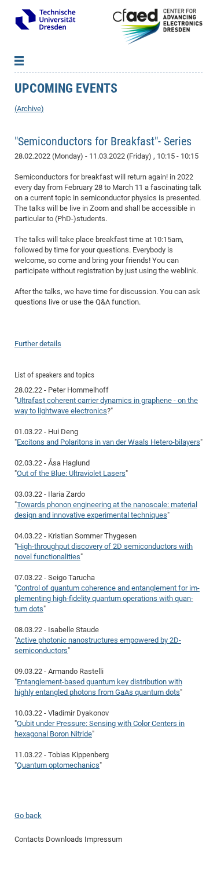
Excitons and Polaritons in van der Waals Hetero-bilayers (108, 442)
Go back (28, 815)
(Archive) (29, 108)
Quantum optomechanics (58, 765)
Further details (37, 343)
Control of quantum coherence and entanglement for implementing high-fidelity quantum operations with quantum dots (107, 598)
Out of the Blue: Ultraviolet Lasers (71, 473)
